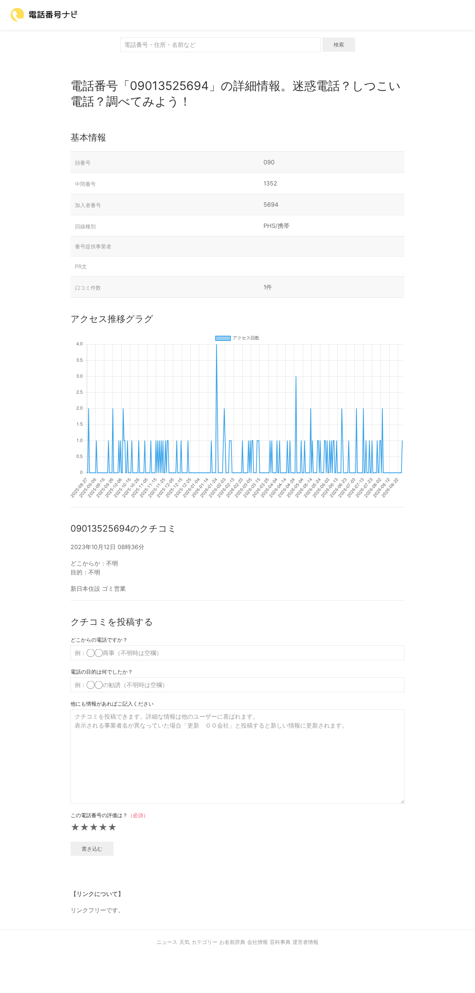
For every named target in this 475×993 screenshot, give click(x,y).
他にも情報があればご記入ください (112, 703)
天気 (184, 942)
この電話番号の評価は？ (109, 815)
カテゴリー (204, 942)
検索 (339, 44)
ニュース (167, 942)
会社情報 (257, 942)
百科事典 (280, 942)
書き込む (92, 848)
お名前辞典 (232, 942)
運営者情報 (305, 942)
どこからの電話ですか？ (99, 639)
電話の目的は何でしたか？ (102, 671)
